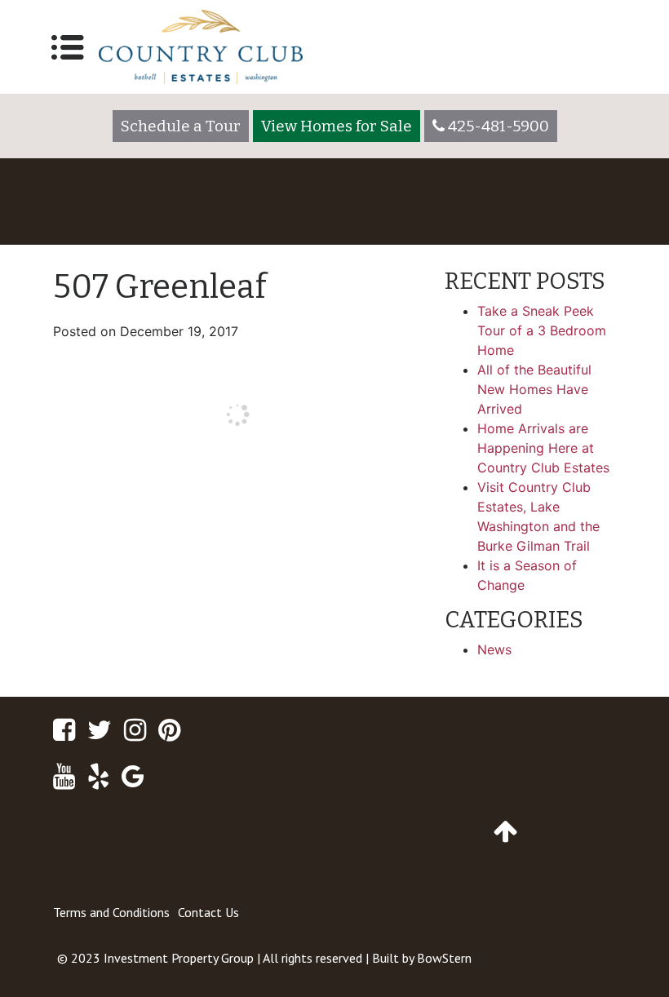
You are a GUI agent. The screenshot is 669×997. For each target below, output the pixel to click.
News (494, 649)
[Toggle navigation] (68, 47)
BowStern (444, 958)
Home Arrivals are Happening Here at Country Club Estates (543, 448)
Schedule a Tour (181, 126)
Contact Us (208, 912)
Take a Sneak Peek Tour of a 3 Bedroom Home (541, 330)
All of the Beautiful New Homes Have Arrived (534, 389)
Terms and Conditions (111, 912)
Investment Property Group (179, 958)
